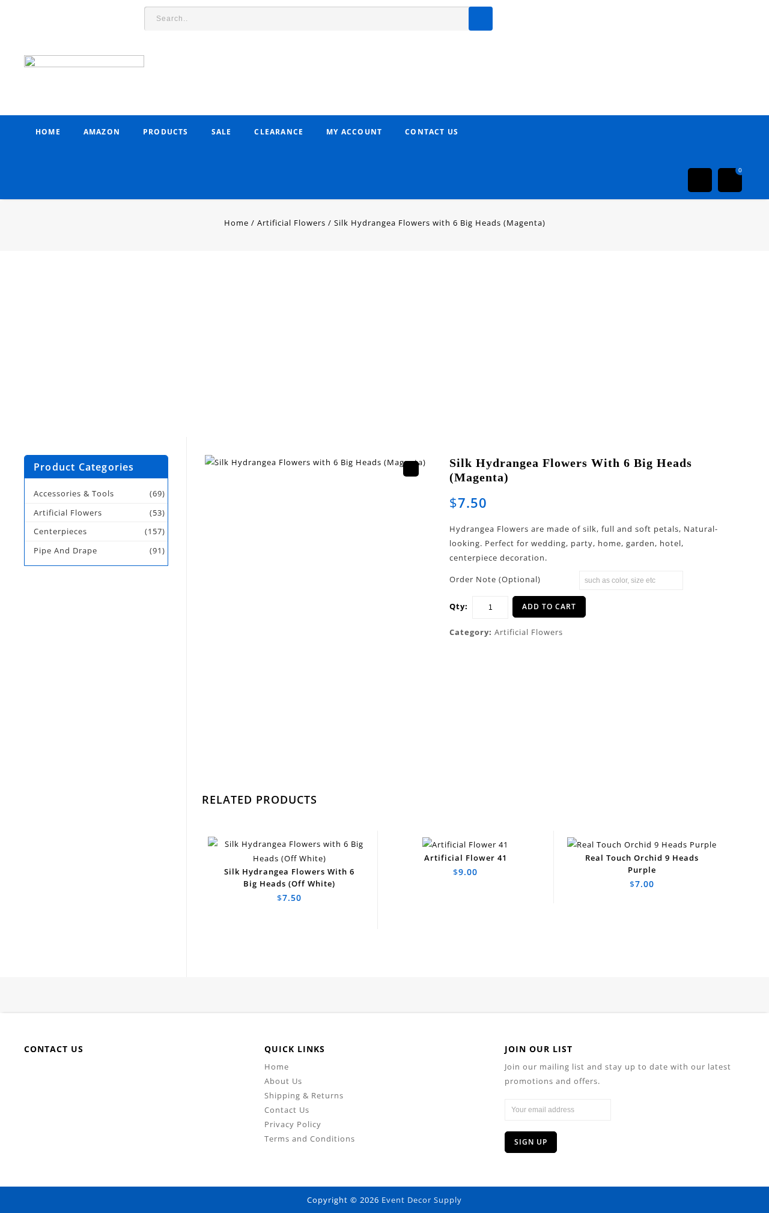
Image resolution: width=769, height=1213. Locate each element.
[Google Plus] (178, 1077)
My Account (354, 132)
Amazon (102, 132)
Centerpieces (60, 531)
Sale (221, 132)
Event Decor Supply (421, 1199)
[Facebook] (70, 1077)
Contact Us (431, 132)
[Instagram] (205, 1077)
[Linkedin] (124, 1077)
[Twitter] (97, 1077)
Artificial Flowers (291, 222)
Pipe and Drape (65, 550)
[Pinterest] (151, 1077)
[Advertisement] (360, 353)
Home (48, 132)
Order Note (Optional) (495, 579)
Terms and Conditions (309, 1138)
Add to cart (549, 606)
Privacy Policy (292, 1124)
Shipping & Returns (304, 1095)
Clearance (278, 132)
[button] (411, 469)
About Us (283, 1081)
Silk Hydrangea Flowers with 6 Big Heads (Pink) (707, 484)
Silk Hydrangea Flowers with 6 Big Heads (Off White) (720, 484)
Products (166, 132)
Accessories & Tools (74, 493)
